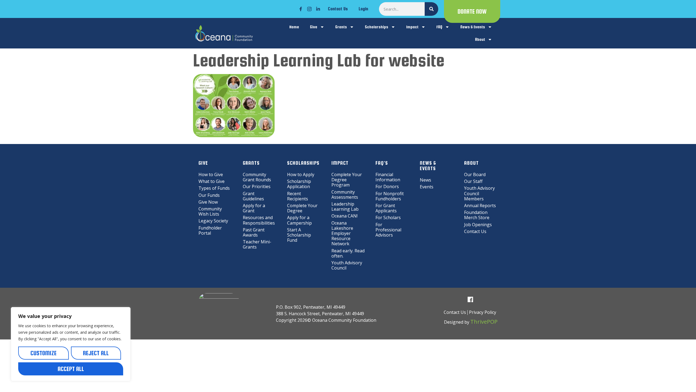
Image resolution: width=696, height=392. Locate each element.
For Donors (387, 186)
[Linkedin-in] (318, 9)
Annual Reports (480, 206)
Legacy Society (213, 221)
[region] (70, 344)
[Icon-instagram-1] (309, 9)
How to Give (210, 174)
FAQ (439, 26)
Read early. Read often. (348, 253)
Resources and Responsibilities (259, 220)
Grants (341, 26)
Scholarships (376, 26)
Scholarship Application (299, 183)
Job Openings (478, 225)
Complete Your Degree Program (346, 179)
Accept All (71, 368)
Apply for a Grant (254, 208)
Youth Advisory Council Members (479, 193)
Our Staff (473, 181)
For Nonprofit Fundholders (389, 196)
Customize (43, 353)
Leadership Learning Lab (345, 206)
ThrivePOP (484, 321)
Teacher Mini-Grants (257, 244)
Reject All (96, 353)
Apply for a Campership (299, 220)
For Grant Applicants (386, 208)
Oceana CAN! (344, 216)
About (480, 39)
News (425, 180)
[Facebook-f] (300, 9)
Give (313, 26)
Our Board (475, 174)
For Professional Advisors (388, 230)
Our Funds (209, 195)
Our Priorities (257, 186)
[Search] (431, 9)
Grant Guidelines (253, 196)
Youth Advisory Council (346, 265)
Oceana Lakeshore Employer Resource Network (342, 233)
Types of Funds (214, 188)
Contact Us (338, 8)
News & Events (472, 26)
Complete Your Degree (302, 208)
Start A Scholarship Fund (299, 235)
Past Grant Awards (254, 232)
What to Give (211, 181)
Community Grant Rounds (257, 177)
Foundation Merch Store (476, 214)
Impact (412, 26)
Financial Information (387, 177)
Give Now (208, 202)
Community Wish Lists (210, 211)
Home (294, 26)
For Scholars (388, 217)
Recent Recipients (297, 196)
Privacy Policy (482, 312)
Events (426, 187)
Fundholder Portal (210, 230)
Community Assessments (344, 194)
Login (363, 8)
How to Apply (300, 174)
